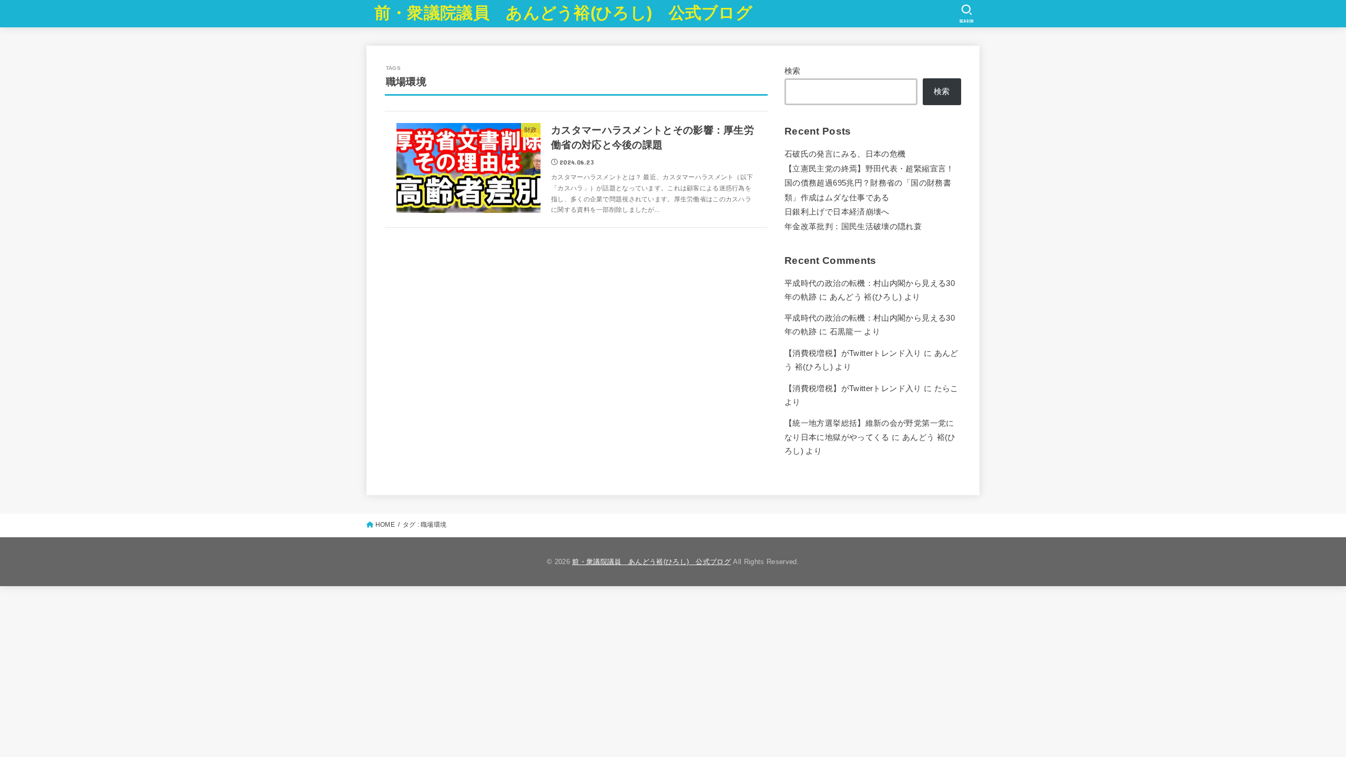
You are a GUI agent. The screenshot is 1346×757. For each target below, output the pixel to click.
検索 (792, 71)
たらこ (946, 388)
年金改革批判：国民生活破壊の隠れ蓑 (853, 226)
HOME (385, 524)
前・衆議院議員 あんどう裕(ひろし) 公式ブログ (563, 13)
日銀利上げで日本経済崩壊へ (837, 212)
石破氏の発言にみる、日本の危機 (844, 154)
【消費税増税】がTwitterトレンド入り (853, 353)
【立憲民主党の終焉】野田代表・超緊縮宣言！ (869, 169)
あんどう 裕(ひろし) (866, 297)
